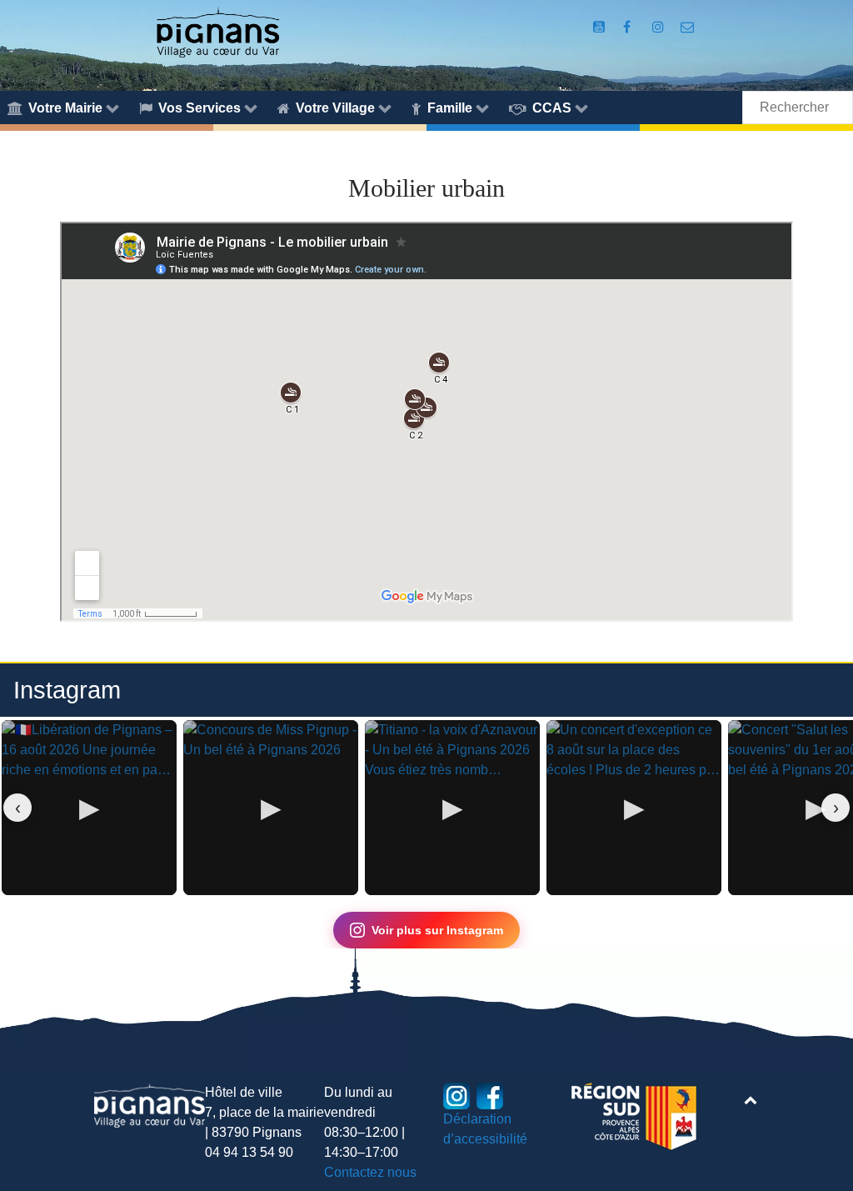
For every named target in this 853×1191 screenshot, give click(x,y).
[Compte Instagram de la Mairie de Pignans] (660, 27)
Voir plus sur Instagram (437, 930)
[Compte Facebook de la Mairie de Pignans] (628, 27)
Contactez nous (370, 1172)
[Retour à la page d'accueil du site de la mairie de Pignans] (217, 31)
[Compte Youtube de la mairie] (600, 27)
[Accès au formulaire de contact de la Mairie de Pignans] (688, 27)
